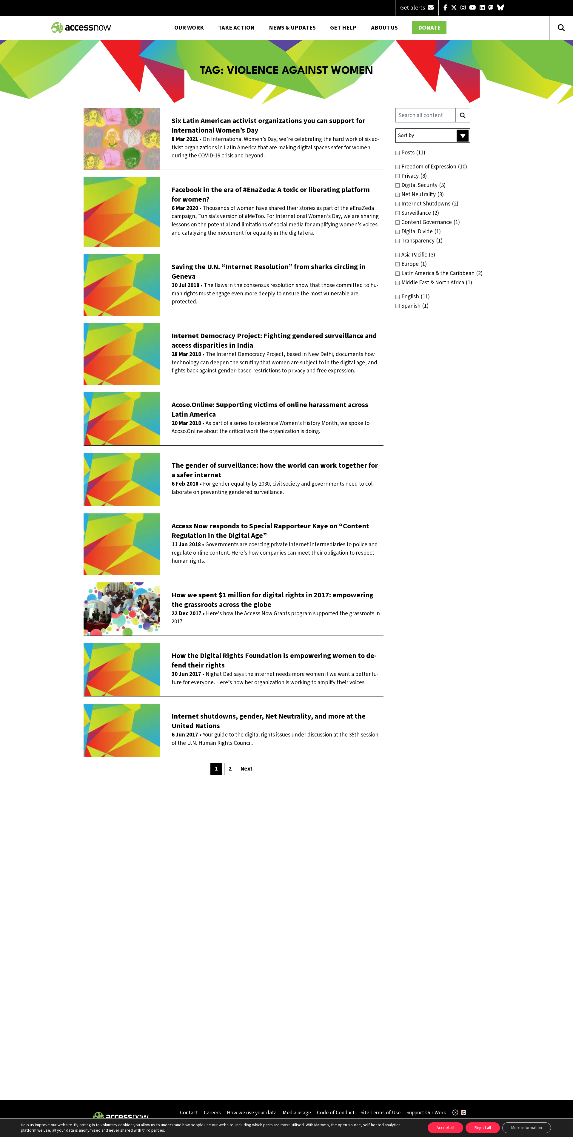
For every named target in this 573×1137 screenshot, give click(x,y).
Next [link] (246, 769)
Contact (189, 1112)
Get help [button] (343, 28)
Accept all (445, 1128)
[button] (432, 135)
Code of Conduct (336, 1112)
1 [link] (216, 769)
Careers (212, 1112)
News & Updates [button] (292, 28)
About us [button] (384, 28)
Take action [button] (236, 28)
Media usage (297, 1112)
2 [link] (230, 769)
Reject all (483, 1128)
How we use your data (252, 1112)
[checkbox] (445, 153)
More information (526, 1128)
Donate (429, 28)
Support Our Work (426, 1112)
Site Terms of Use (381, 1112)
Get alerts (413, 8)
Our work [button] (189, 28)
